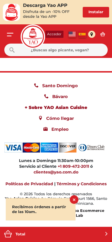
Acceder (54, 34)
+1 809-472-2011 (73, 166)
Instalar (95, 12)
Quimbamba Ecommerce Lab (79, 212)
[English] (72, 34)
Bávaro (59, 96)
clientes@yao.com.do (56, 172)
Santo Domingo (59, 85)
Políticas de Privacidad (29, 184)
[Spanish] (82, 34)
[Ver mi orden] (104, 34)
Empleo (59, 129)
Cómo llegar (59, 118)
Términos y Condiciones (82, 184)
